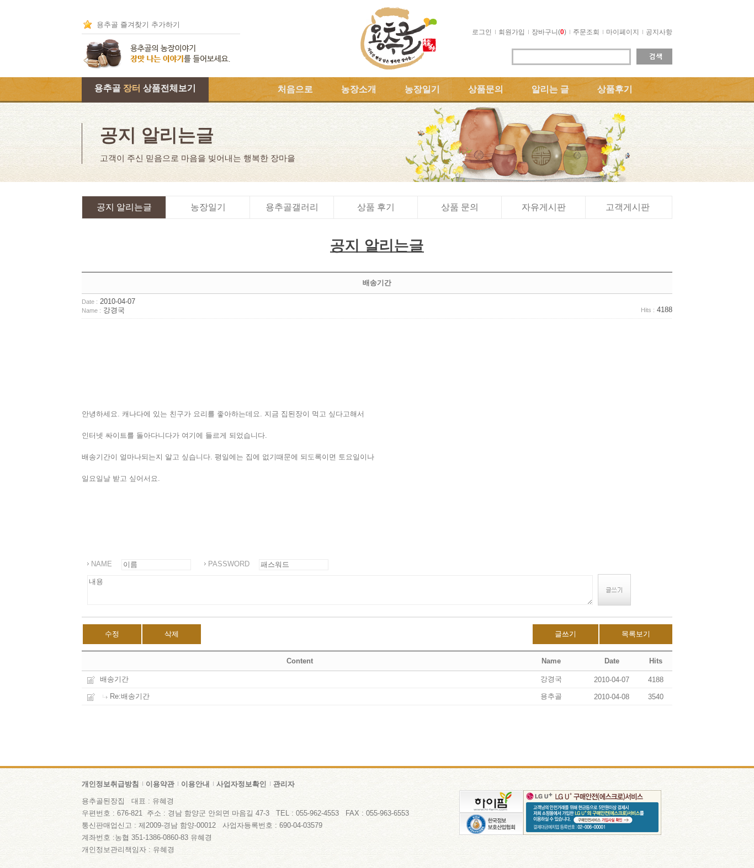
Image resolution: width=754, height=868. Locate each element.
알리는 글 (550, 89)
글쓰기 (565, 634)
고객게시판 (628, 207)
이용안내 (195, 784)
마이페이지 (622, 32)
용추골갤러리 (292, 207)
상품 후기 (376, 207)
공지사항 (659, 32)
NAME (101, 564)
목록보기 (636, 634)
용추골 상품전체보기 (145, 88)
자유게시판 (544, 207)
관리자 (284, 784)
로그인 (482, 32)
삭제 (171, 634)
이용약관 (160, 784)
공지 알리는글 (124, 207)
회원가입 (511, 32)
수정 (112, 634)
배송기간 (114, 679)
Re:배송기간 (130, 696)
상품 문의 (460, 207)
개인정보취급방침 (110, 784)
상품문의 (485, 89)
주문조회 (586, 32)
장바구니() (549, 32)
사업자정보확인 (241, 784)
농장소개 (358, 89)
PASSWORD (228, 564)
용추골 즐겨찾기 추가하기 (138, 24)
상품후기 (615, 89)
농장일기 (422, 89)
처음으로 (295, 89)
